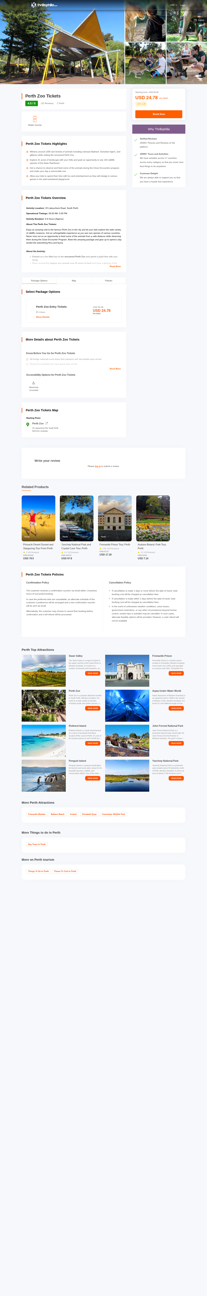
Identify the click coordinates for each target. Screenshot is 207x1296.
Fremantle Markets (36, 814)
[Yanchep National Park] (127, 776)
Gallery (201, 20)
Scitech (73, 814)
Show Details (43, 317)
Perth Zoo (38, 423)
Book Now (159, 114)
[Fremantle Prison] (127, 671)
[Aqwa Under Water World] (127, 706)
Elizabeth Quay (89, 814)
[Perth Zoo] (44, 706)
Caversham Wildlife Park (113, 814)
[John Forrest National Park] (127, 741)
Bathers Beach (57, 814)
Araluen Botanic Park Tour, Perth (152, 546)
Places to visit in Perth (65, 871)
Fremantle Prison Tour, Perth (115, 544)
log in (98, 466)
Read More (115, 266)
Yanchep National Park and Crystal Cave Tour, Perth (76, 546)
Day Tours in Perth (37, 844)
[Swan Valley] (44, 671)
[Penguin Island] (44, 776)
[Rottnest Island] (44, 741)
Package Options (39, 280)
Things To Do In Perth (38, 871)
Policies (108, 280)
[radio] (74, 310)
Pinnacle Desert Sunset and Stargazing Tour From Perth (38, 546)
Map (74, 280)
